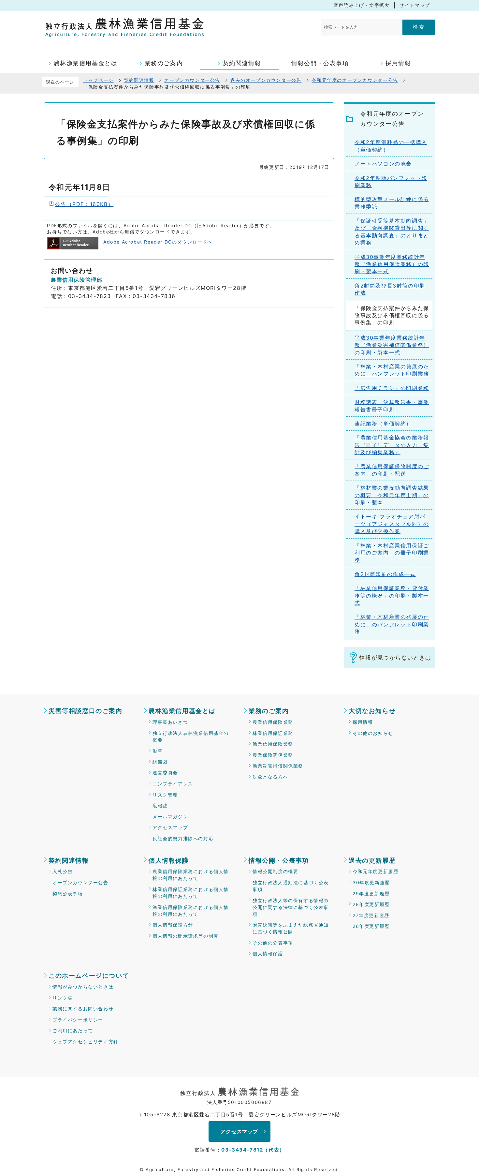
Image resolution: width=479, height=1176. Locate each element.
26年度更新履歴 (371, 926)
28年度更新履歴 (371, 904)
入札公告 (62, 871)
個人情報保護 (169, 860)
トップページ (98, 80)
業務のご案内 (269, 711)
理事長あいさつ (170, 722)
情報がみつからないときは (82, 987)
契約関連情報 (139, 80)
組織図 (160, 762)
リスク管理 (165, 794)
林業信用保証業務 (273, 733)
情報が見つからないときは (395, 657)
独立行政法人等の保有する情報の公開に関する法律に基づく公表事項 (291, 907)
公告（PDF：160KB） (84, 204)
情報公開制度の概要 (275, 871)
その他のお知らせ (373, 733)
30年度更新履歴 (371, 882)
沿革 (157, 750)
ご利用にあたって (72, 1030)
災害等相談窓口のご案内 (86, 711)
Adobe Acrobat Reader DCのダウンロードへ (158, 242)
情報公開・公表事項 (279, 860)
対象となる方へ (270, 777)
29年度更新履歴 (371, 893)
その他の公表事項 (273, 942)
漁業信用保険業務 (273, 744)
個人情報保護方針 (172, 925)
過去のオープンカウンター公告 (265, 80)
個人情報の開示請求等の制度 (185, 936)
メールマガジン (170, 816)
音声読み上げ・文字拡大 (362, 5)
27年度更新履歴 (371, 915)
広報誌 (160, 805)
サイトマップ (414, 5)
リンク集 (62, 998)
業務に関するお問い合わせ (82, 1008)
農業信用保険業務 (273, 722)
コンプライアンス (172, 783)
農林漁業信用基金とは (182, 711)
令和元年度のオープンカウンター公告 (355, 80)
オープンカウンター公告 (192, 80)
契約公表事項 (67, 893)
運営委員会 (165, 772)
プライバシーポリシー (77, 1019)
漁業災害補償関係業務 (278, 765)
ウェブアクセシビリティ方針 (85, 1041)
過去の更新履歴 (372, 860)
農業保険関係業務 (273, 755)
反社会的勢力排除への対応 (182, 838)
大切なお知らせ (372, 711)
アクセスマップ (170, 827)
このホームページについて (89, 975)
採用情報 (363, 722)
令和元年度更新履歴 (375, 871)
